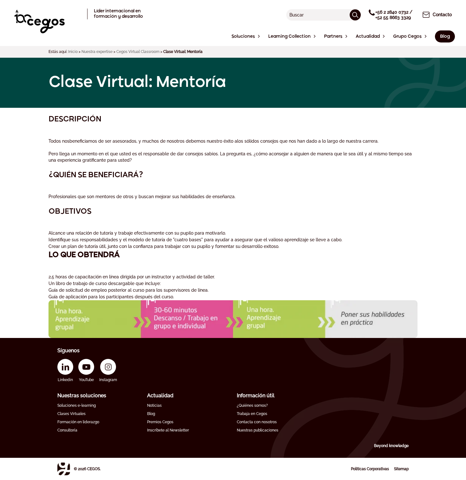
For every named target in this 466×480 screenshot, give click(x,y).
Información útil (256, 395)
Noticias (154, 405)
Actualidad (160, 395)
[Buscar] (355, 14)
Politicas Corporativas (370, 469)
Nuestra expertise (97, 51)
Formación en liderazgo (78, 422)
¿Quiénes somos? (252, 405)
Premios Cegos (160, 422)
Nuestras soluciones (81, 395)
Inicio (73, 51)
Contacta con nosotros (257, 422)
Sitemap (401, 469)
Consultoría (67, 430)
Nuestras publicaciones (257, 430)
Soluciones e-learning (76, 405)
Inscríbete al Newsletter (168, 430)
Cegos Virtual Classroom (137, 51)
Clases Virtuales (71, 414)
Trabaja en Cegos (252, 414)
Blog (151, 414)
